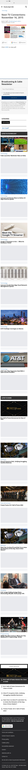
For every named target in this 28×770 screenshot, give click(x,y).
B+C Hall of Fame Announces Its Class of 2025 (14, 687)
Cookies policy (5, 742)
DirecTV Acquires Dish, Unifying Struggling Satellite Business (14, 694)
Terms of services (20, 102)
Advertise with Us (6, 753)
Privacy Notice (22, 103)
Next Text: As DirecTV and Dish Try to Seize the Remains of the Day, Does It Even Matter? (15, 702)
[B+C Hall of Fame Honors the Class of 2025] (14, 676)
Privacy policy (5, 739)
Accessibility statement (8, 746)
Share (5, 42)
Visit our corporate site (17, 721)
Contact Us (4, 756)
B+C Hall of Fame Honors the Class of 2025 (15, 680)
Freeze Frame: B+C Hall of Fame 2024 (14, 710)
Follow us (15, 42)
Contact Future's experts (8, 736)
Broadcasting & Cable (14, 21)
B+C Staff (5, 21)
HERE (6, 47)
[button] (2, 6)
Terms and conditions (7, 732)
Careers (4, 749)
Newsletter (23, 42)
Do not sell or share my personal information (13, 760)
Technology (4, 10)
